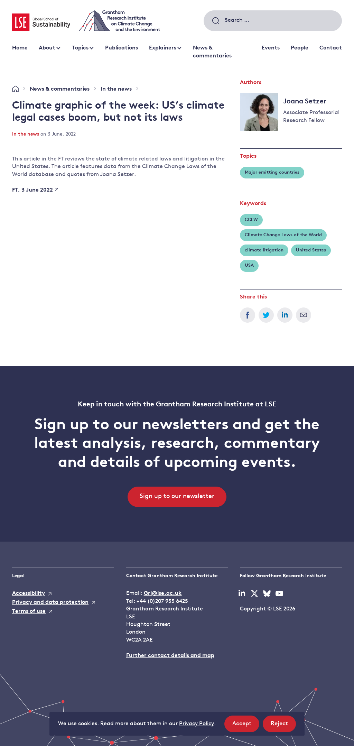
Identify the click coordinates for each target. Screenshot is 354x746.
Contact (330, 48)
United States (311, 250)
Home (20, 48)
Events (271, 48)
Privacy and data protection (50, 602)
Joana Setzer (304, 101)
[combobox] (273, 20)
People (299, 48)
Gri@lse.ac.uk (163, 593)
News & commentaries (212, 51)
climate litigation (264, 250)
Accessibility (28, 593)
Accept (245, 726)
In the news (116, 89)
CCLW (251, 220)
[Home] (15, 89)
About (47, 48)
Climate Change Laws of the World (283, 235)
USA (249, 265)
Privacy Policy (196, 724)
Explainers (162, 48)
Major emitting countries (272, 172)
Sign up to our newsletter (177, 497)
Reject (283, 726)
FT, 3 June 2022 (32, 190)
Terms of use (29, 611)
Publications (121, 48)
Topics (80, 48)
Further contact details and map (170, 655)
